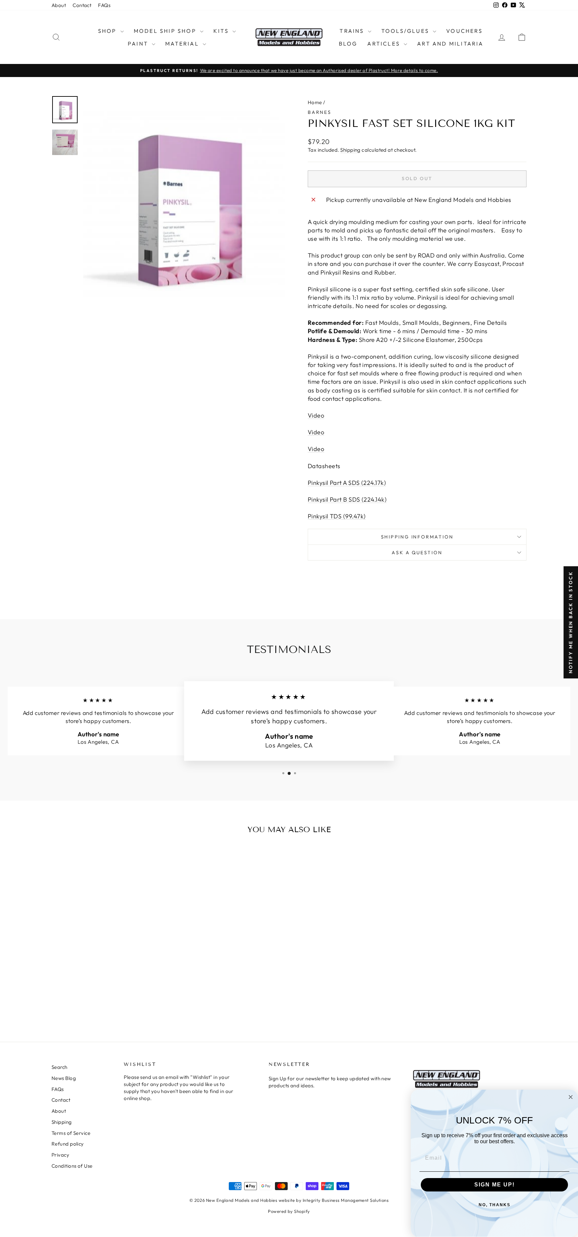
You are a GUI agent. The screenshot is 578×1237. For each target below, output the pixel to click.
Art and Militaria (450, 43)
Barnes (319, 112)
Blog (348, 43)
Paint (139, 43)
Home (315, 102)
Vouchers (464, 30)
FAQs (104, 5)
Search (60, 1067)
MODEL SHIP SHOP (166, 30)
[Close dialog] (571, 1097)
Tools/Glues (406, 30)
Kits (222, 30)
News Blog (64, 1078)
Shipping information (417, 537)
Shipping (350, 150)
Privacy (60, 1155)
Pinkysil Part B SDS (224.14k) (347, 499)
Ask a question (417, 553)
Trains (353, 30)
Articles (384, 43)
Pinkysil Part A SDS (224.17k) (347, 483)
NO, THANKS (494, 1205)
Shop (108, 30)
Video (316, 415)
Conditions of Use (72, 1166)
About (59, 5)
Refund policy (68, 1144)
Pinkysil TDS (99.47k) (337, 516)
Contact (82, 5)
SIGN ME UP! (494, 1184)
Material (183, 43)
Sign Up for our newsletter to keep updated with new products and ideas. (330, 1082)
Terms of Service (71, 1133)
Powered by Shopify (289, 1211)
